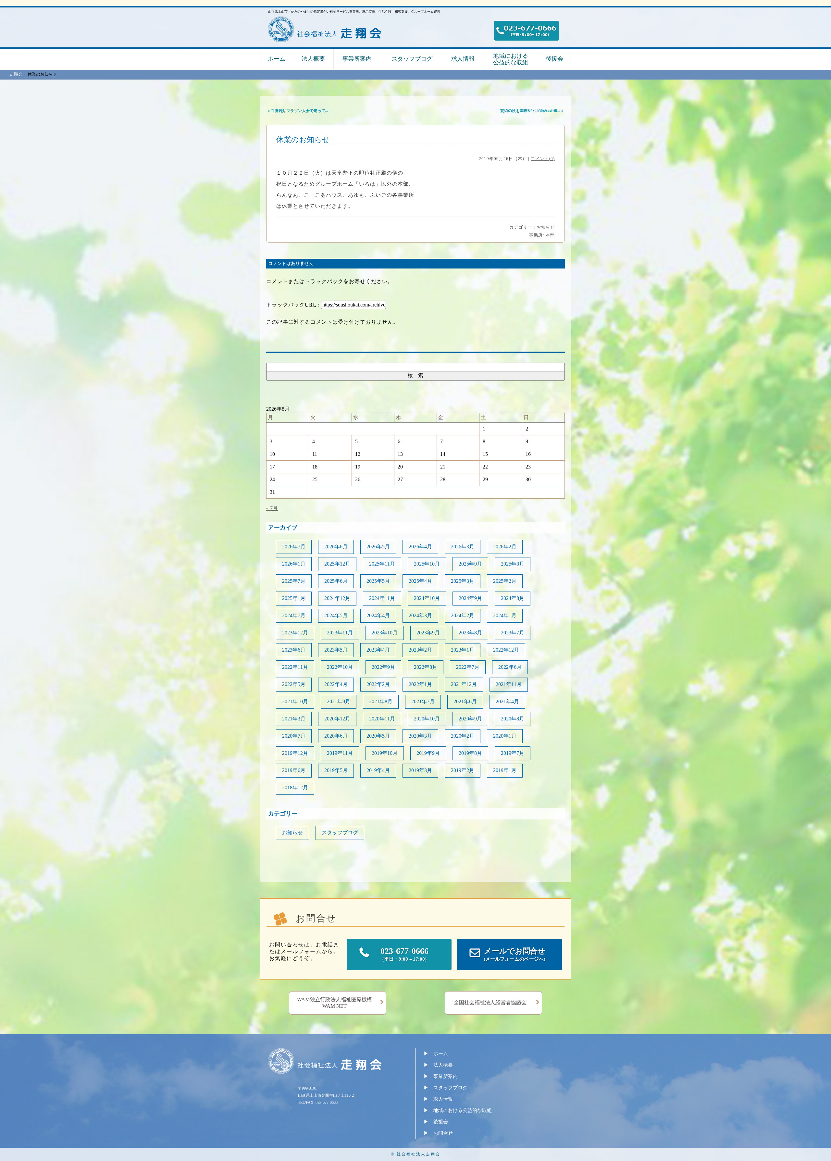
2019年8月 (470, 753)
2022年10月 (340, 667)
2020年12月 (337, 718)
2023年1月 (462, 650)
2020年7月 (293, 736)
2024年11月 (382, 598)
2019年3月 (420, 770)
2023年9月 (428, 632)
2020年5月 (378, 736)
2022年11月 (295, 667)
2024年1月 (504, 615)
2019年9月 (428, 753)
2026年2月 (504, 546)
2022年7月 (467, 667)
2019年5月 (336, 770)
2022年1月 (420, 684)
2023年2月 (420, 650)
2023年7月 (512, 632)
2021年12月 (464, 684)
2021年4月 (507, 701)
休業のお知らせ (303, 140)
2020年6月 (336, 736)
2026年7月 (293, 546)
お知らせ (546, 227)
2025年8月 (512, 564)
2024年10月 (427, 598)
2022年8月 (425, 667)
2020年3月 (420, 736)
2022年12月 (506, 650)
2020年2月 (462, 736)
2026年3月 (462, 546)
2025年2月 (504, 581)
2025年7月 (293, 581)
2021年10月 (295, 701)
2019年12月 (295, 753)
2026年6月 (336, 546)
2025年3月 (462, 581)
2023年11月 (340, 632)
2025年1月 (293, 598)
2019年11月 (340, 753)
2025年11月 (382, 564)
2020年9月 (470, 718)
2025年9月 (470, 564)
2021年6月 (465, 701)
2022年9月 (383, 667)
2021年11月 (509, 684)
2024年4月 (378, 615)
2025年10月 (427, 564)
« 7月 (272, 508)
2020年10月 (427, 718)
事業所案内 (357, 59)
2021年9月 (338, 701)
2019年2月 (462, 770)
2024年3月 (420, 615)
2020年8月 (512, 718)
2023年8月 (470, 632)
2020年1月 (504, 736)
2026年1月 (293, 564)
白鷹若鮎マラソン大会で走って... (299, 110)
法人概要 (313, 59)
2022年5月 (293, 684)
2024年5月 (336, 615)
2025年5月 (378, 581)
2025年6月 (336, 581)
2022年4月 (336, 684)
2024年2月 (462, 615)
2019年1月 (504, 770)
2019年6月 (293, 770)
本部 (550, 234)
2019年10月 (385, 753)
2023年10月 (385, 632)
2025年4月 (420, 581)
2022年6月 (510, 667)
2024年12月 (337, 598)
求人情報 (463, 59)
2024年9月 (470, 598)
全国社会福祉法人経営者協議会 (490, 1002)
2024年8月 (512, 598)
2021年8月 (380, 701)
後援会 (554, 59)
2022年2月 (378, 684)
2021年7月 (423, 701)
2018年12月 (295, 787)
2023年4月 (378, 650)
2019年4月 (378, 770)
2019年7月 (512, 753)
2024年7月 (293, 615)
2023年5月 (336, 650)
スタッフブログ (411, 59)
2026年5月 (378, 546)
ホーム (276, 59)
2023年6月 (293, 650)
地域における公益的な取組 (510, 59)
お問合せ (443, 1133)
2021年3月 (293, 718)
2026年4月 (420, 546)
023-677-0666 (404, 954)
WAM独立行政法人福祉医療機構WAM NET (334, 1003)
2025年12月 (337, 564)
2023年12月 (295, 632)
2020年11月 (382, 718)
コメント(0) (543, 158)
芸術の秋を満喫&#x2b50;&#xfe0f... (530, 110)
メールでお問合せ (514, 954)
